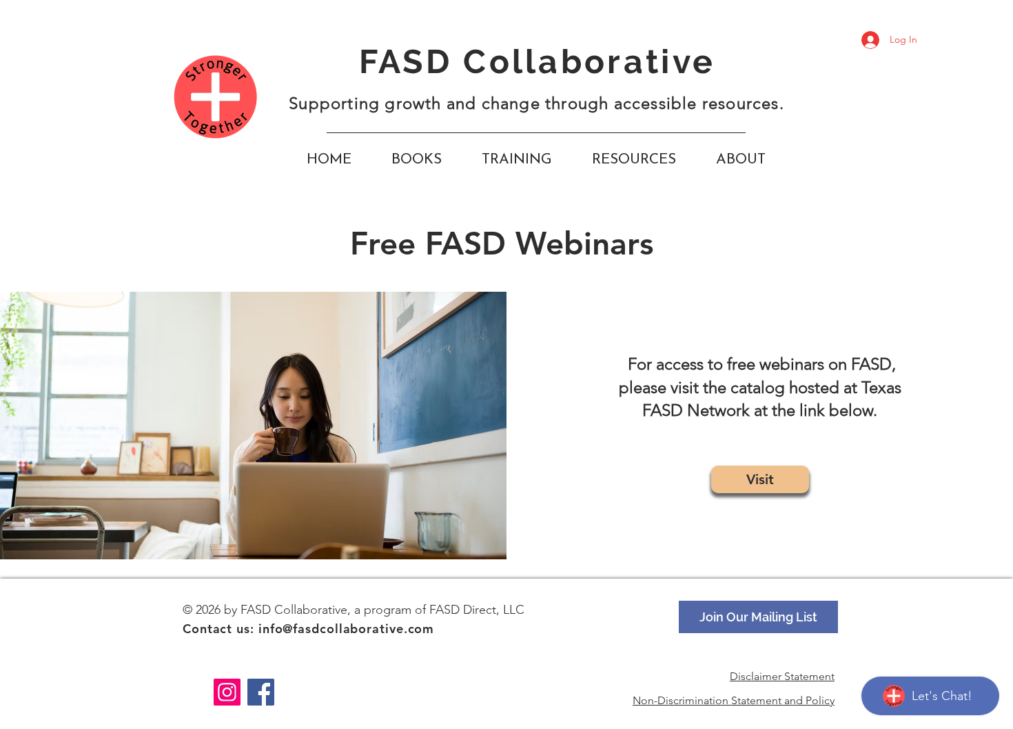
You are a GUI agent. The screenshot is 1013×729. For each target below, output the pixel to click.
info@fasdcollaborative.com (346, 629)
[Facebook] (260, 692)
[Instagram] (227, 692)
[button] (634, 160)
